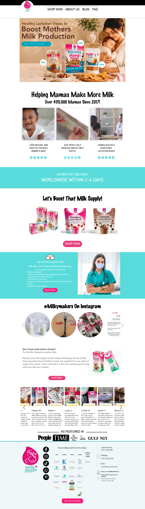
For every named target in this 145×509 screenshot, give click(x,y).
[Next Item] (121, 408)
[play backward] (22, 324)
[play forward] (122, 324)
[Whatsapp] (46, 470)
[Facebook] (46, 449)
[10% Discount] (72, 80)
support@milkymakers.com (109, 475)
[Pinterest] (46, 477)
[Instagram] (46, 456)
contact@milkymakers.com (109, 467)
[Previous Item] (24, 408)
